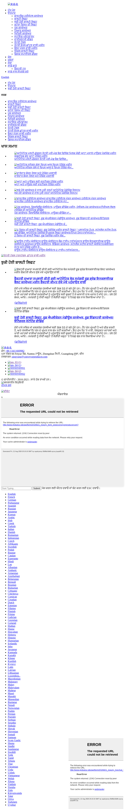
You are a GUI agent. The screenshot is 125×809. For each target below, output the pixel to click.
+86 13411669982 (14, 350)
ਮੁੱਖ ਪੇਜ (11, 10)
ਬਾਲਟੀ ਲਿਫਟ (21, 18)
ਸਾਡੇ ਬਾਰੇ (12, 65)
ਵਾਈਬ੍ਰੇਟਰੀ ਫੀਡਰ (23, 39)
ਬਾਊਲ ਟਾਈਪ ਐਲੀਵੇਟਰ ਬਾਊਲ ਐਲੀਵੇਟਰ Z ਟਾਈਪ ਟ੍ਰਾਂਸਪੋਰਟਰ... (47, 250)
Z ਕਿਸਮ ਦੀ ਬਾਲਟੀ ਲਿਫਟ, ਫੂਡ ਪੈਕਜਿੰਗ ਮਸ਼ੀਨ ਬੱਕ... (39, 235)
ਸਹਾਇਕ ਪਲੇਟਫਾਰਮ (24, 36)
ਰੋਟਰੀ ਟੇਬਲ (20, 42)
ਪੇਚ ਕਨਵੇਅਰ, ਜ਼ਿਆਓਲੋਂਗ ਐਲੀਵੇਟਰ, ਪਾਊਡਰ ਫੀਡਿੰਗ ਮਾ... (42, 212)
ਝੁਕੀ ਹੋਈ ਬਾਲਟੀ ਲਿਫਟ (25, 21)
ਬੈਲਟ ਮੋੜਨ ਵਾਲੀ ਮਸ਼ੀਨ (25, 48)
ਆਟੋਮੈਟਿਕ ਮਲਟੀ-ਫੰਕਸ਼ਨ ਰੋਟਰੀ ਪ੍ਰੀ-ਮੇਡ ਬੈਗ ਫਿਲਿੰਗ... (41, 159)
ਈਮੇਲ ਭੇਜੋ (6, 385)
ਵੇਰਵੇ (24, 303)
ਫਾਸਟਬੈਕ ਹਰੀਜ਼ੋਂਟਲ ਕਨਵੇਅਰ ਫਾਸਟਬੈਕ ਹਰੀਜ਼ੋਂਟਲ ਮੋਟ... (41, 201)
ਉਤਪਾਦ (12, 13)
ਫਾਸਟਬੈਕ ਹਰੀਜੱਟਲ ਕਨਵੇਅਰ (28, 15)
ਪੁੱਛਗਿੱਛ (18, 303)
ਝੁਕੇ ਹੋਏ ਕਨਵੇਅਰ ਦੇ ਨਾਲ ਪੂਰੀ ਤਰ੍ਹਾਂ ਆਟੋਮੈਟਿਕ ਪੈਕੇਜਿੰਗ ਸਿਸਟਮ (46, 193)
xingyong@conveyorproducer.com (29, 356)
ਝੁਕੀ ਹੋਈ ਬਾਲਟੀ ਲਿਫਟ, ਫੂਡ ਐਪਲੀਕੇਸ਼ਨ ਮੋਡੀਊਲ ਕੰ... (40, 224)
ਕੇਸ (9, 57)
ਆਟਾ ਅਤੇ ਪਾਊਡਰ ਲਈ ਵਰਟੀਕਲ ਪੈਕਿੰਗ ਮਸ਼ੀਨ (37, 184)
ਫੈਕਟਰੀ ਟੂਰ (20, 68)
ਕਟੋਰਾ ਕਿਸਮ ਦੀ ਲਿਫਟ (25, 24)
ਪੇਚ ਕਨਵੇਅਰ (20, 27)
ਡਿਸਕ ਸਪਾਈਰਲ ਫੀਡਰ (25, 54)
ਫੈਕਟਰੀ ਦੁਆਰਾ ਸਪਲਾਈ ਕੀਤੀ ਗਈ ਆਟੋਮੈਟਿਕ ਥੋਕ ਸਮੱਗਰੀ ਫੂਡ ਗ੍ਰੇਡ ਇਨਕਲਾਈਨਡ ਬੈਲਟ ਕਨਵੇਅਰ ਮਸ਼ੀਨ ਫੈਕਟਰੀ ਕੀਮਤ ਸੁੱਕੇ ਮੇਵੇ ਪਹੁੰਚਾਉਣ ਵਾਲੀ (63, 280)
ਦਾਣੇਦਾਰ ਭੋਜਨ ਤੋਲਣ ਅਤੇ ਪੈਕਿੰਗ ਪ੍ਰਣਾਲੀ (34, 176)
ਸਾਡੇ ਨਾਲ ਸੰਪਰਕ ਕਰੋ (18, 71)
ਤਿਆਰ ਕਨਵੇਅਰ (22, 30)
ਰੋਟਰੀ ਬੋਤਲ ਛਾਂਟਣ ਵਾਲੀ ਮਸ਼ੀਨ (29, 45)
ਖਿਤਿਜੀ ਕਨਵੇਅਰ (22, 33)
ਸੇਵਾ (10, 62)
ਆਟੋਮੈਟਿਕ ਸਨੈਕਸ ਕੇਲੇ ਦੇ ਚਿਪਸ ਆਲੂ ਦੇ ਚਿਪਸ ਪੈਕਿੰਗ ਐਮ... (43, 167)
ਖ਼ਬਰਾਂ (11, 59)
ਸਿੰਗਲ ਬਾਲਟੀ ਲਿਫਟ (24, 51)
